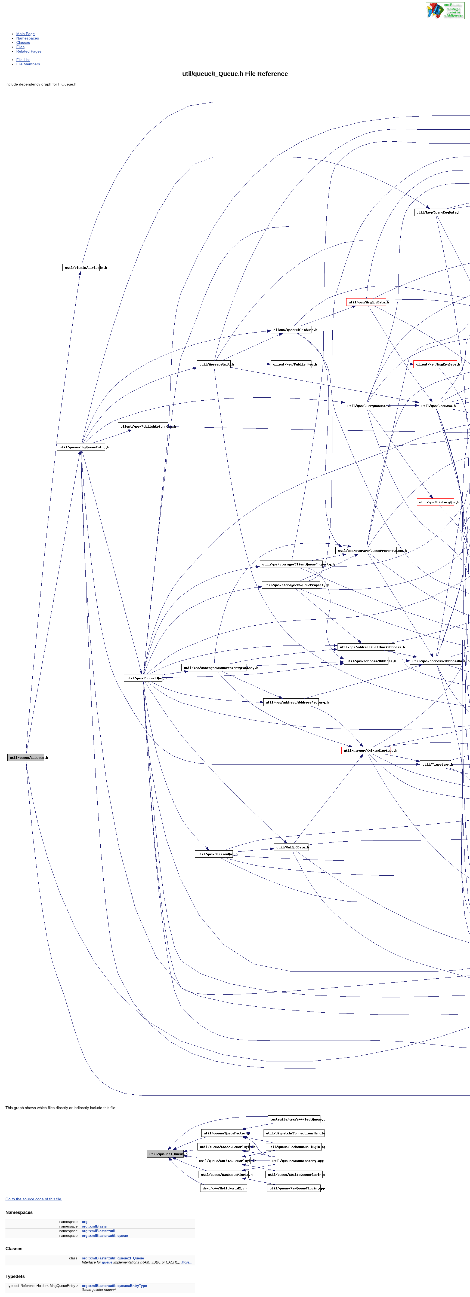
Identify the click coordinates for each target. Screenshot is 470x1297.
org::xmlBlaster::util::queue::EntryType (114, 1286)
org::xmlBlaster (95, 1226)
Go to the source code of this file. (33, 1199)
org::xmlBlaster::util (98, 1231)
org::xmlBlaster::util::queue (105, 1236)
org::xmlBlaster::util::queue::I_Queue (113, 1258)
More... (187, 1262)
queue (107, 1262)
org (85, 1222)
